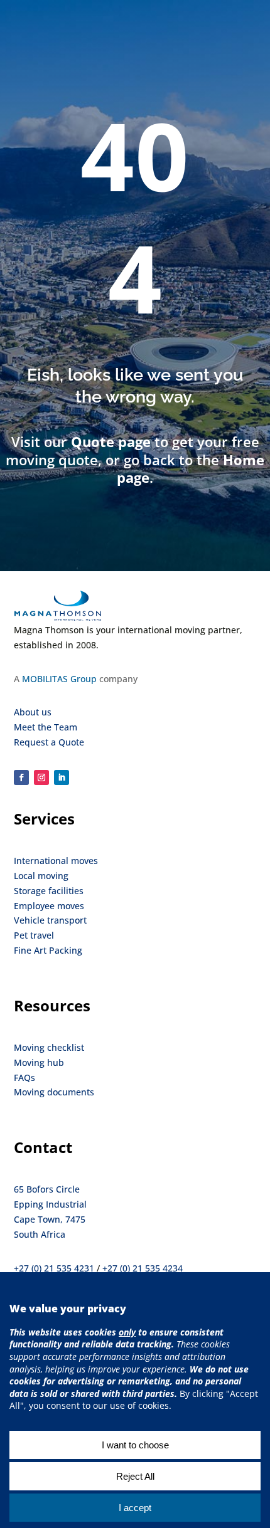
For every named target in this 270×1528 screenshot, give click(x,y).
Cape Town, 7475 (49, 1219)
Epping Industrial (50, 1204)
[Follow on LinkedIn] (61, 777)
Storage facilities (49, 891)
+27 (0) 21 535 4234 (142, 1268)
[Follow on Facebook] (21, 777)
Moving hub (39, 1062)
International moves (56, 861)
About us (32, 712)
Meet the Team (45, 727)
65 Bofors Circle (47, 1189)
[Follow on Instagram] (41, 777)
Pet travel (34, 935)
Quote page (111, 441)
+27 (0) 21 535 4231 (54, 1268)
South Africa (39, 1234)
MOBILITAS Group (59, 679)
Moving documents (54, 1092)
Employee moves (49, 906)
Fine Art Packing (48, 950)
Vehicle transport (50, 920)
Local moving (41, 876)
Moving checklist (49, 1047)
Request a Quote (49, 742)
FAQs (24, 1077)
